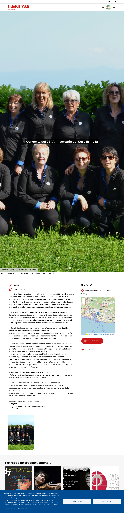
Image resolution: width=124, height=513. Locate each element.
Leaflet (90, 334)
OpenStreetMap (100, 334)
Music (16, 285)
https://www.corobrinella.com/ (31, 401)
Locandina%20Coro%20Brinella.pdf (31, 406)
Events (11, 273)
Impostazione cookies (24, 508)
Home (3, 273)
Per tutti (89, 350)
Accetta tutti (107, 502)
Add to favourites (93, 341)
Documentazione (9, 508)
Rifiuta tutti (77, 502)
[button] (98, 314)
